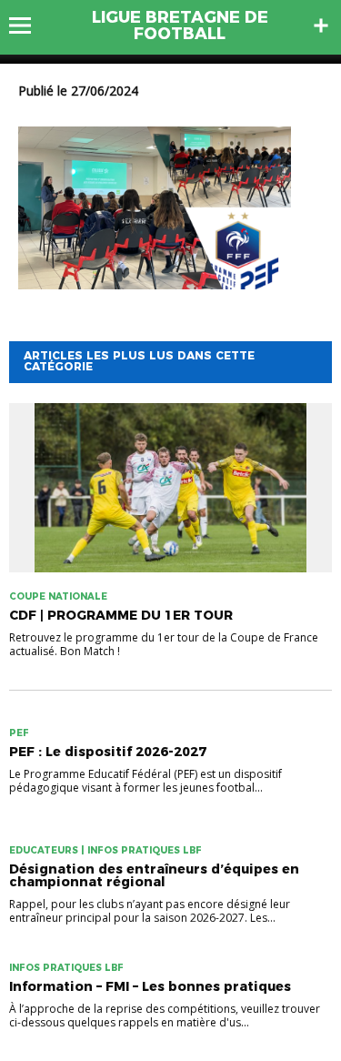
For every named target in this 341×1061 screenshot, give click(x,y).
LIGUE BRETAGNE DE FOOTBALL (180, 25)
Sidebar (321, 25)
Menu (28, 25)
